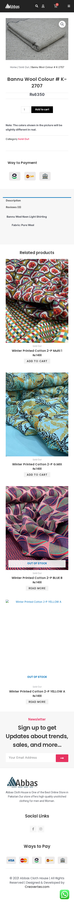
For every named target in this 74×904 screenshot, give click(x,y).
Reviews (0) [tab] (13, 207)
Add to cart (42, 109)
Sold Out (24, 67)
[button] (37, 6)
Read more (37, 588)
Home (13, 67)
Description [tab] (13, 200)
